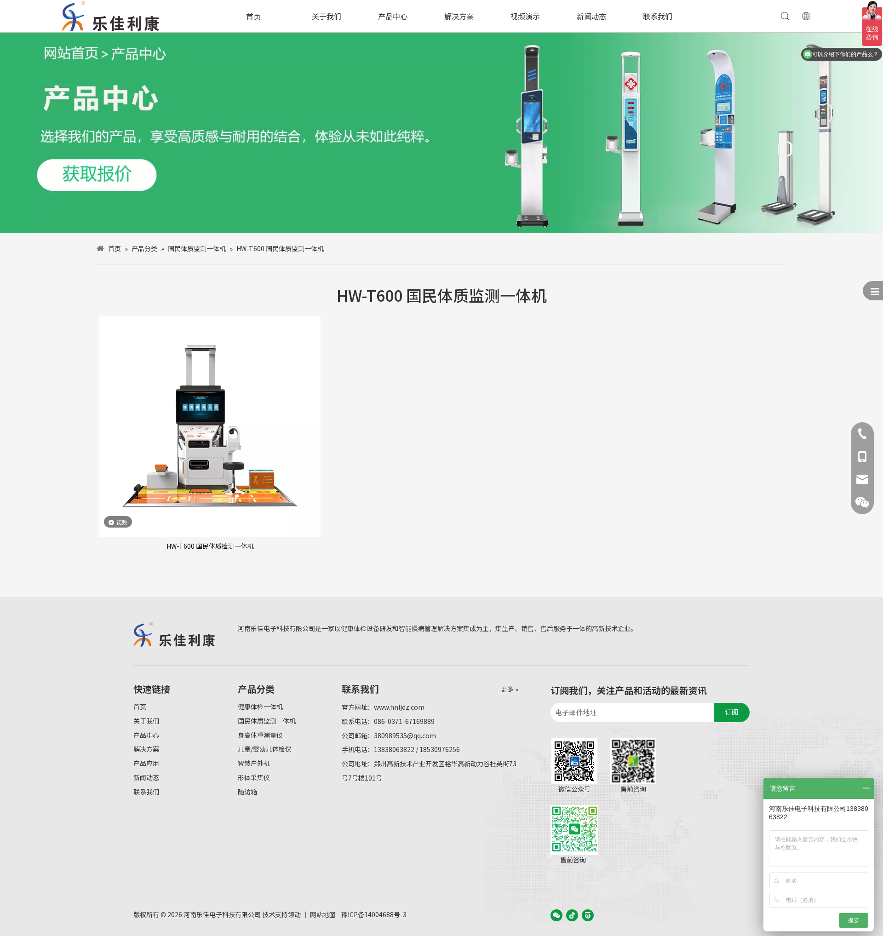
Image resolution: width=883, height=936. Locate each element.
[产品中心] (441, 132)
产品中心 (392, 16)
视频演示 (525, 16)
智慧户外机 (254, 763)
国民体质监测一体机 (267, 720)
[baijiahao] (588, 914)
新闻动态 (591, 16)
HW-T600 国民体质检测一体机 (210, 546)
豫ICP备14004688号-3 (374, 914)
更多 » (509, 689)
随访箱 (247, 791)
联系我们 (657, 16)
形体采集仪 (254, 777)
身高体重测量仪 (260, 735)
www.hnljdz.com (399, 707)
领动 (294, 914)
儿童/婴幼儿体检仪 (265, 748)
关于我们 (326, 16)
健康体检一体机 (260, 706)
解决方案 (459, 16)
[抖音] (572, 914)
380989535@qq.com (405, 735)
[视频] (210, 425)
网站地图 (323, 914)
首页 (253, 16)
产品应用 (146, 763)
